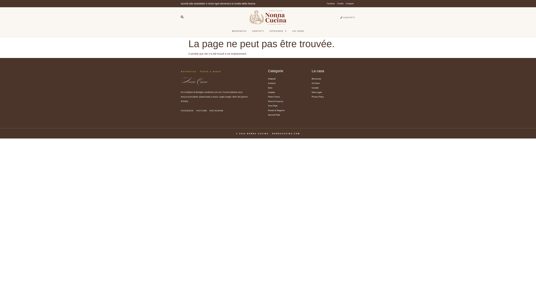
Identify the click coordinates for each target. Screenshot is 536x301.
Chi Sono (298, 31)
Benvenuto (239, 31)
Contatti (258, 31)
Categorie (276, 31)
